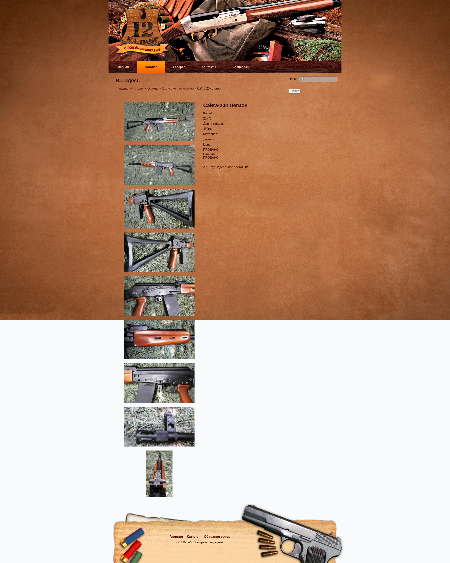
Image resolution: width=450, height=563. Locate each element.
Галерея (179, 67)
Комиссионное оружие (178, 88)
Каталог (151, 67)
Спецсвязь (240, 67)
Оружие (152, 88)
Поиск (293, 79)
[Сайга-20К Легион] (159, 142)
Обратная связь (217, 536)
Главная (123, 67)
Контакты (209, 67)
